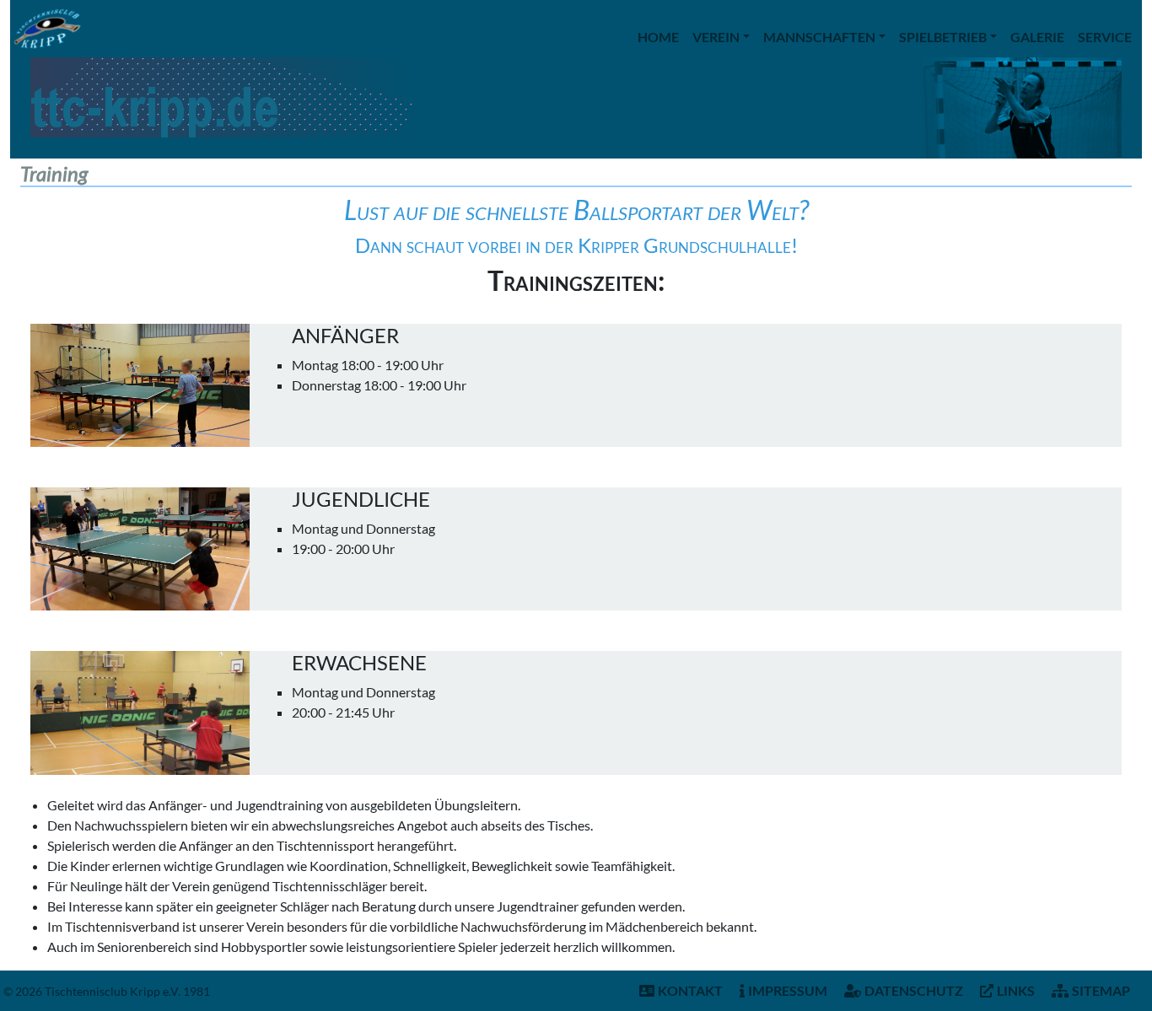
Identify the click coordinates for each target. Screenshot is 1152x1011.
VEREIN (716, 37)
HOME (658, 37)
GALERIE (1037, 37)
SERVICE (1105, 37)
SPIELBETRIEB (943, 37)
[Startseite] (47, 28)
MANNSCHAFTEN (819, 37)
